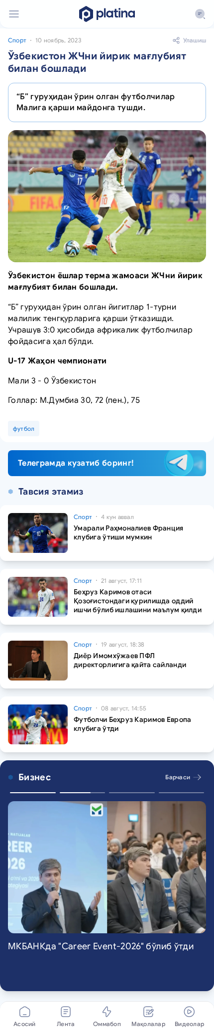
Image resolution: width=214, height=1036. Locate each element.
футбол (23, 428)
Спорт (17, 40)
